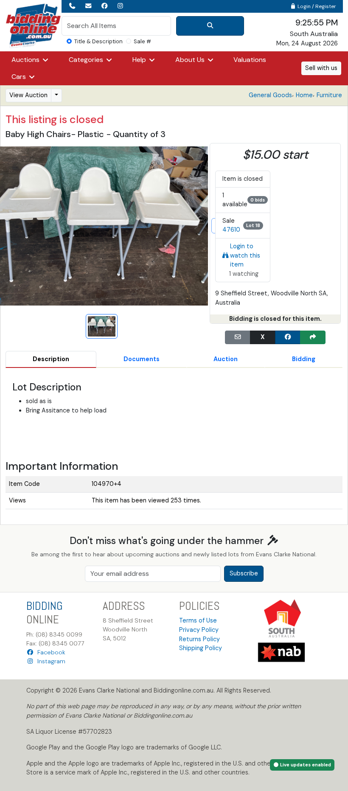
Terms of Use (198, 620)
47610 (231, 229)
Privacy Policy (199, 630)
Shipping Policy (200, 648)
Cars (19, 76)
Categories (87, 59)
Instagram (49, 661)
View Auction (28, 95)
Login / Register (316, 6)
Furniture (329, 95)
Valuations (249, 59)
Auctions (26, 59)
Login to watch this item (245, 255)
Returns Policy (199, 639)
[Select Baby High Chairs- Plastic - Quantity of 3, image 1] (101, 326)
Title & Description (98, 41)
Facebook (49, 652)
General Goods (270, 95)
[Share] (313, 337)
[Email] (237, 337)
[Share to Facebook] (287, 337)
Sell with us (321, 68)
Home (304, 95)
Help (140, 59)
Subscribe (244, 573)
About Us (190, 59)
